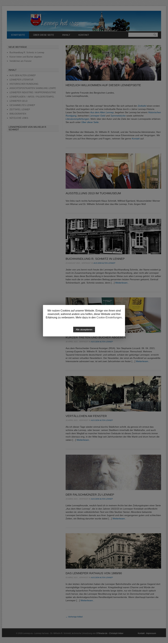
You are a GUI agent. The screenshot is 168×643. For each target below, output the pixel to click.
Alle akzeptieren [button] (84, 329)
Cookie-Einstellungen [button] (109, 317)
